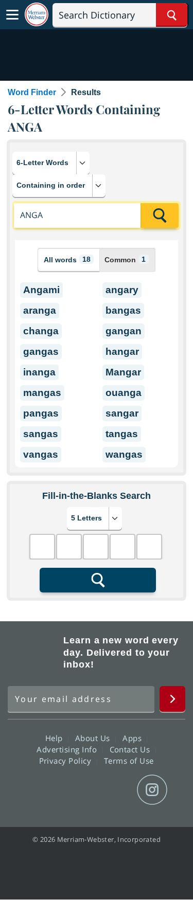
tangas (122, 433)
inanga (39, 372)
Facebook (41, 790)
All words (67, 259)
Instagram (152, 790)
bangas (123, 310)
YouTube (115, 790)
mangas (42, 392)
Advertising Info (68, 749)
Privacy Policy (66, 760)
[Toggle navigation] (12, 15)
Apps (133, 738)
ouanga (124, 392)
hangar (122, 351)
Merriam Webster (34, 652)
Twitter (78, 790)
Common (125, 259)
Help (55, 738)
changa (41, 331)
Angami (41, 289)
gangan (124, 331)
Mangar (123, 372)
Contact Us (131, 749)
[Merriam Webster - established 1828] (36, 15)
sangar (122, 413)
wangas (124, 454)
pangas (41, 413)
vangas (40, 454)
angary (122, 289)
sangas (40, 433)
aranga (39, 310)
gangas (41, 351)
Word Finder (32, 92)
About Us (94, 738)
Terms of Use (129, 760)
